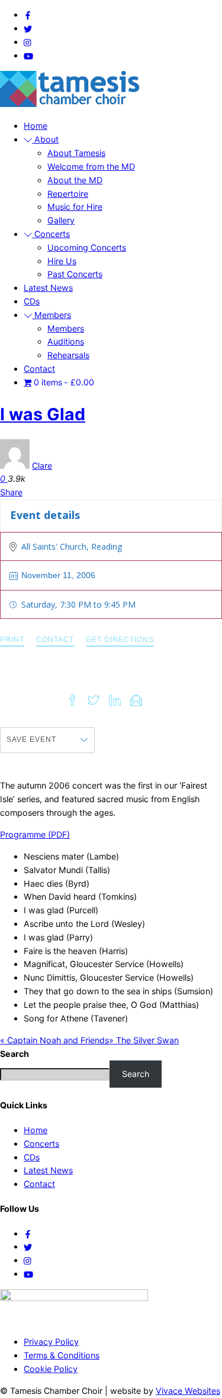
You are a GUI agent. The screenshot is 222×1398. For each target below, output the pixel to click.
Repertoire (67, 194)
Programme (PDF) (35, 834)
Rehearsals (68, 355)
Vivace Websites (188, 1391)
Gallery (61, 220)
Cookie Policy (51, 1369)
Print (12, 639)
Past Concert (184, 515)
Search (135, 1074)
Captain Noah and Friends (54, 1040)
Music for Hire (74, 207)
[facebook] (28, 14)
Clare (42, 465)
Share (11, 492)
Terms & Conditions (61, 1355)
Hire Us (61, 261)
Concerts (51, 234)
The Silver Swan (144, 1040)
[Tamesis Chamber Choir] (71, 104)
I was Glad (42, 414)
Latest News (48, 288)
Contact (39, 369)
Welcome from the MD (91, 166)
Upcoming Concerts (86, 247)
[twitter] (28, 28)
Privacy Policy (51, 1342)
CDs (32, 301)
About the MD (74, 180)
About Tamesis (76, 153)
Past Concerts (74, 274)
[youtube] (28, 55)
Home (35, 126)
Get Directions (120, 639)
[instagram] (28, 42)
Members (51, 315)
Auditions (65, 341)
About (45, 139)
